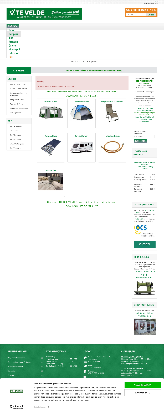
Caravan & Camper (81, 135)
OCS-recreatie (149, 210)
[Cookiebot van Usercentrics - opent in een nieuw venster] (16, 407)
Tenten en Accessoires (81, 101)
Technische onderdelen (112, 135)
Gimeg (138, 212)
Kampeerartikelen (51, 135)
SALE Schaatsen (16, 148)
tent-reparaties (51, 170)
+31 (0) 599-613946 (145, 119)
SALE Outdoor (15, 139)
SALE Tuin (14, 131)
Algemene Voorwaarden (17, 358)
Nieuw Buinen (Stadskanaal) (144, 117)
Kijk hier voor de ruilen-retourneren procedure (144, 109)
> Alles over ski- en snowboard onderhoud (144, 163)
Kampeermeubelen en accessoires (112, 101)
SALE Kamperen (16, 126)
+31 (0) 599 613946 (96, 373)
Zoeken (151, 14)
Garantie (11, 371)
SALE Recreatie (15, 135)
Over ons (11, 375)
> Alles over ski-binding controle (144, 168)
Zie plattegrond (94, 361)
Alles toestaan (142, 385)
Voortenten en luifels (50, 101)
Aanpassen (141, 392)
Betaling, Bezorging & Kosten (19, 362)
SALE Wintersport (17, 144)
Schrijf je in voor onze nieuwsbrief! (141, 132)
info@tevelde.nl (144, 121)
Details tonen (39, 407)
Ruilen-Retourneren (15, 366)
